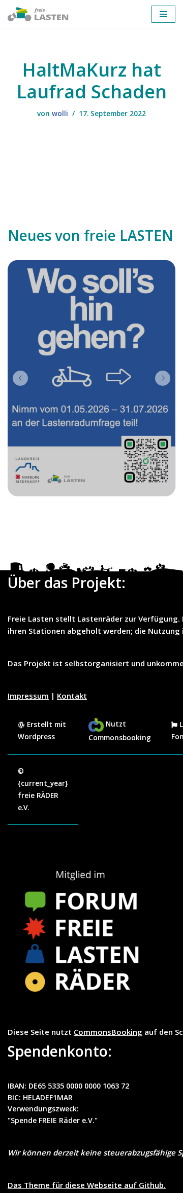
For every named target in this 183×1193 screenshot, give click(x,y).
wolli (60, 113)
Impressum (28, 696)
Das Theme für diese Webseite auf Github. (87, 1185)
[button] (20, 378)
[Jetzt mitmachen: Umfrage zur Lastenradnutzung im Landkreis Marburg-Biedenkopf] (91, 378)
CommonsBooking (108, 1032)
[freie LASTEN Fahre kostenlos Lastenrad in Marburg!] (38, 14)
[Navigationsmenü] (163, 14)
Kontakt (72, 696)
